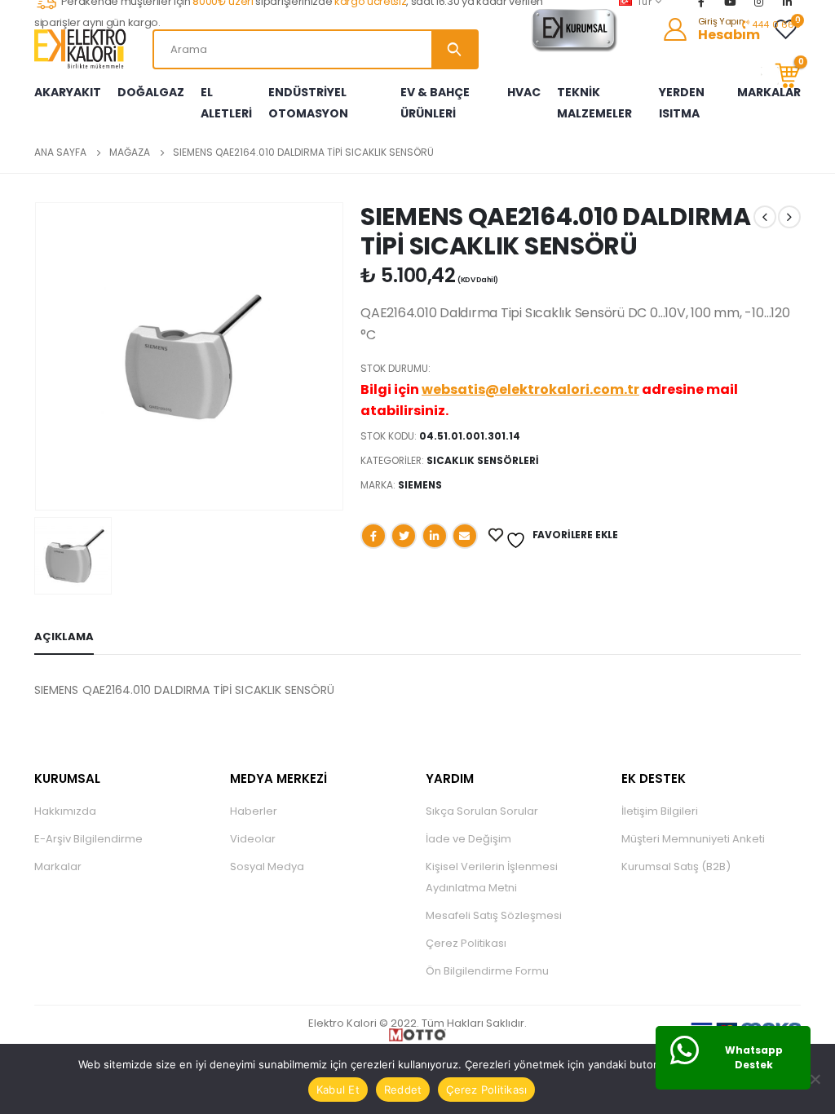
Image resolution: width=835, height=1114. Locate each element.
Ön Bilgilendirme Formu (487, 971)
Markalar (58, 866)
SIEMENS (420, 485)
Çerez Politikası (466, 943)
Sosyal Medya (267, 866)
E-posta (465, 536)
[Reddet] (814, 1079)
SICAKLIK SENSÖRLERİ (482, 460)
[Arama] (454, 49)
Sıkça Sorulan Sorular (482, 811)
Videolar (253, 839)
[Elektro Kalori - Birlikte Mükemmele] (83, 49)
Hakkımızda (65, 811)
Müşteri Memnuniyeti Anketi (693, 839)
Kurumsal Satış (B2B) (676, 866)
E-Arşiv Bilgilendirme (88, 839)
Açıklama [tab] (64, 636)
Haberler (253, 811)
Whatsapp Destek (754, 1057)
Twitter (404, 536)
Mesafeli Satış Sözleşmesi (494, 915)
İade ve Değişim (468, 839)
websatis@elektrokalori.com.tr (530, 389)
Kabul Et (338, 1089)
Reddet (403, 1089)
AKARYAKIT (67, 92)
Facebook (373, 536)
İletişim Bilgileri (659, 811)
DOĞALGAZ (150, 92)
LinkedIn (435, 536)
